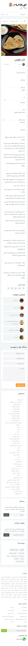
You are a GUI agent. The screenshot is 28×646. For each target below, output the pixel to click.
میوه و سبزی (16, 455)
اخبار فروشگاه (18, 494)
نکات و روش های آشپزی (13, 480)
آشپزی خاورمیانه (15, 416)
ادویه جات (21, 553)
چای (8, 556)
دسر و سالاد (16, 434)
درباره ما (12, 607)
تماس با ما (24, 610)
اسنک (18, 432)
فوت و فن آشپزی (17, 478)
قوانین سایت (10, 610)
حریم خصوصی (23, 616)
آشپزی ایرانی (16, 404)
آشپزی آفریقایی (15, 418)
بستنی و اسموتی (15, 469)
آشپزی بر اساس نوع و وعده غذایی (13, 423)
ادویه (22, 549)
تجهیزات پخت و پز (14, 485)
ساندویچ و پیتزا (15, 441)
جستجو (6, 515)
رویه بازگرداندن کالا (22, 613)
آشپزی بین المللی (20, 561)
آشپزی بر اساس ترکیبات (15, 446)
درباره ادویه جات (17, 464)
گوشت (17, 450)
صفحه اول (24, 607)
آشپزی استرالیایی (15, 420)
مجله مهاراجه (20, 400)
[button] (25, 8)
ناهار (18, 427)
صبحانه (17, 425)
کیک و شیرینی (15, 443)
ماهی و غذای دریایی (14, 452)
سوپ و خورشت (15, 436)
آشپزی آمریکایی (15, 407)
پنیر (18, 457)
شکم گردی (18, 462)
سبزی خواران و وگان (14, 439)
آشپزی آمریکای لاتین (14, 414)
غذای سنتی (21, 556)
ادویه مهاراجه (14, 550)
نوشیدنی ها (18, 466)
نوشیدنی (16, 559)
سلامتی (22, 559)
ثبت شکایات (11, 613)
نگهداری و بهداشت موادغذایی (12, 487)
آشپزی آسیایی (16, 409)
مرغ (18, 448)
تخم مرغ (17, 459)
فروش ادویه (14, 556)
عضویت (6, 535)
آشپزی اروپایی (16, 411)
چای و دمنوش (16, 473)
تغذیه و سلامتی (17, 491)
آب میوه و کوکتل (15, 471)
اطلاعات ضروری (15, 489)
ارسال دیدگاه (20, 385)
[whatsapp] (24, 639)
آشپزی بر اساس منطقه (16, 402)
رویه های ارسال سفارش (8, 616)
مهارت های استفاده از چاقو (13, 482)
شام (18, 430)
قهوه (18, 475)
